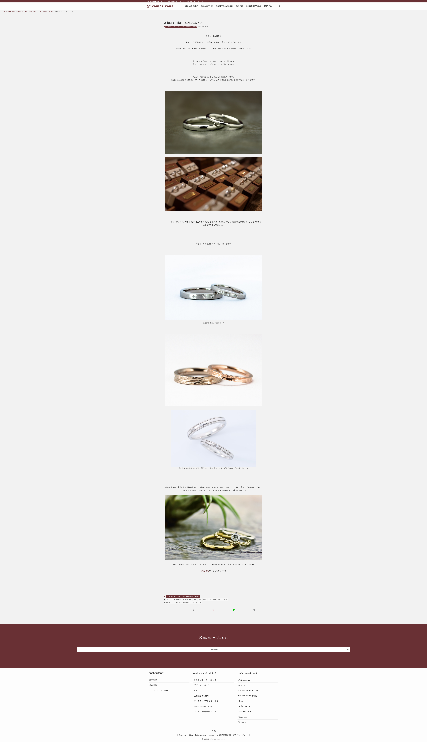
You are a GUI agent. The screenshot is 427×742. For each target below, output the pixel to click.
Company (183, 735)
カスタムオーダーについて (205, 680)
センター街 (177, 599)
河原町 (220, 599)
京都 (199, 599)
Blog (240, 701)
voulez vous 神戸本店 (248, 690)
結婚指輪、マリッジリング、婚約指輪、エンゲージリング (182, 602)
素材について (199, 690)
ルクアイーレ (187, 599)
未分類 (195, 26)
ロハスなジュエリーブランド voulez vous (14, 11)
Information (244, 706)
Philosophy (244, 680)
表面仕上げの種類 (201, 696)
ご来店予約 (204, 571)
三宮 (195, 599)
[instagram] (279, 6)
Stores (241, 685)
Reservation (244, 711)
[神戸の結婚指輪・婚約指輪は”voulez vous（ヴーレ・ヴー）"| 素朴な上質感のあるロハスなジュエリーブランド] (160, 6)
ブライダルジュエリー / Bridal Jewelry (40, 11)
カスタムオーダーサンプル (205, 711)
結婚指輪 (153, 680)
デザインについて (201, 685)
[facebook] (276, 6)
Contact (242, 717)
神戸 (225, 599)
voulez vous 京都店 (247, 696)
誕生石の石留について (203, 706)
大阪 (209, 599)
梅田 (214, 599)
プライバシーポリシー (240, 735)
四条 (204, 599)
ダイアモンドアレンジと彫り (206, 701)
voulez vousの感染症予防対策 (219, 735)
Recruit (242, 722)
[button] (173, 610)
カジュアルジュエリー (158, 690)
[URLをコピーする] (254, 610)
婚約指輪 (153, 685)
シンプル (169, 599)
